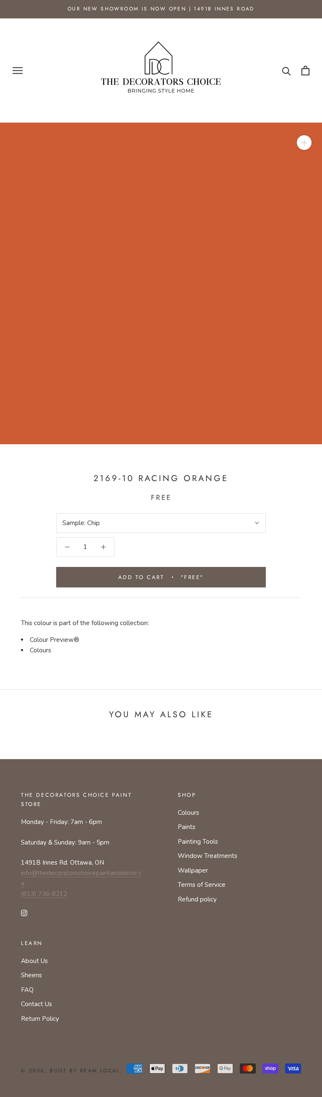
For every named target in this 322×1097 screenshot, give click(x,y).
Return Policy (40, 1019)
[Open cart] (305, 70)
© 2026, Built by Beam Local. (71, 1070)
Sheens (31, 975)
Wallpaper (193, 870)
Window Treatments (207, 856)
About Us (34, 961)
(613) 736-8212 (44, 894)
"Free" (161, 577)
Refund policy (197, 899)
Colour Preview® (54, 640)
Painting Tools (198, 841)
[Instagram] (24, 912)
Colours (40, 650)
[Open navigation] (18, 70)
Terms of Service (202, 885)
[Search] (286, 70)
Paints (186, 827)
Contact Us (36, 1004)
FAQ (27, 990)
